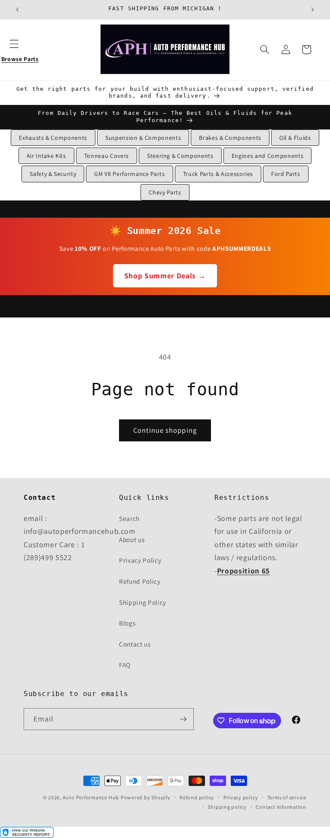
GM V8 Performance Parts (129, 174)
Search (129, 518)
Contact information (281, 807)
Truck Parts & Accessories (218, 174)
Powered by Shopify (146, 797)
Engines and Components (268, 156)
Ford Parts (285, 174)
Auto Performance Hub (91, 797)
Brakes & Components (230, 138)
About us (131, 539)
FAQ (125, 664)
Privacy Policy (140, 560)
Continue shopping (165, 430)
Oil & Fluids (295, 138)
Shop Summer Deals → (165, 275)
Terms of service (286, 797)
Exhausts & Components (53, 138)
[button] (19, 49)
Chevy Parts (165, 192)
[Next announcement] (312, 9)
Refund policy (197, 797)
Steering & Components (180, 156)
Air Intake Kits (46, 156)
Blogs (127, 623)
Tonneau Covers (106, 156)
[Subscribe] (183, 719)
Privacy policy (240, 797)
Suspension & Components (143, 138)
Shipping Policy (142, 602)
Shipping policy (227, 807)
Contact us (135, 644)
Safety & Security (53, 174)
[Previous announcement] (17, 9)
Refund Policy (140, 581)
